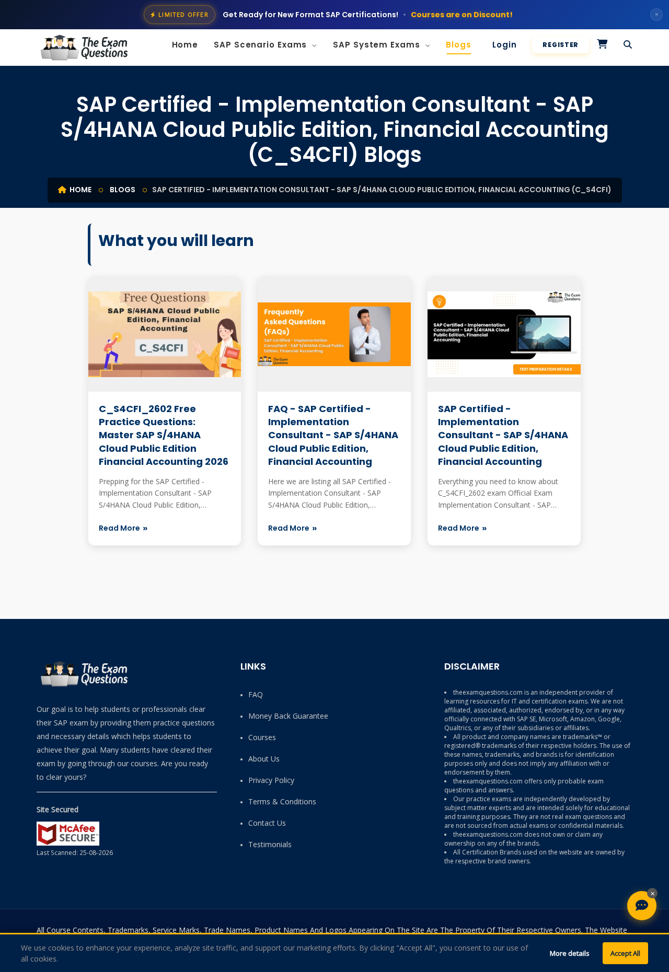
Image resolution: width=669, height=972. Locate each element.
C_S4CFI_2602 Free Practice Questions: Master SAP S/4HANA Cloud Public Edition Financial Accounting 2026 (163, 435)
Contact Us (267, 823)
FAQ (255, 694)
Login (504, 44)
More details (570, 953)
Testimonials (270, 844)
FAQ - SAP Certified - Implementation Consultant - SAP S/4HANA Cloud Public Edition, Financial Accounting (333, 435)
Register (561, 44)
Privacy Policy (271, 780)
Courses (262, 737)
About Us (264, 759)
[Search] (628, 45)
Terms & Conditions (282, 801)
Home (185, 44)
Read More (119, 528)
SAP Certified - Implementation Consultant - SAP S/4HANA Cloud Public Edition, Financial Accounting (503, 435)
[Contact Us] (641, 905)
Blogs (458, 44)
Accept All (625, 953)
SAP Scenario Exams (261, 44)
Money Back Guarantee (288, 716)
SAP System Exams (377, 44)
